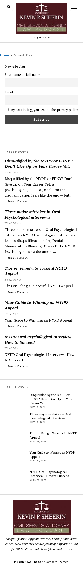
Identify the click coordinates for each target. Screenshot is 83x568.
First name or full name (22, 74)
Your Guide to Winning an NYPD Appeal (36, 305)
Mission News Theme (27, 561)
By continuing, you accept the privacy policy (44, 110)
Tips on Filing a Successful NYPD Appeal (36, 270)
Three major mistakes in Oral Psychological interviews (32, 214)
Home (5, 54)
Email (9, 92)
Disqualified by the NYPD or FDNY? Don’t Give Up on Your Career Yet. (38, 163)
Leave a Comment (17, 201)
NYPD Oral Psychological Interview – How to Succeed (40, 339)
